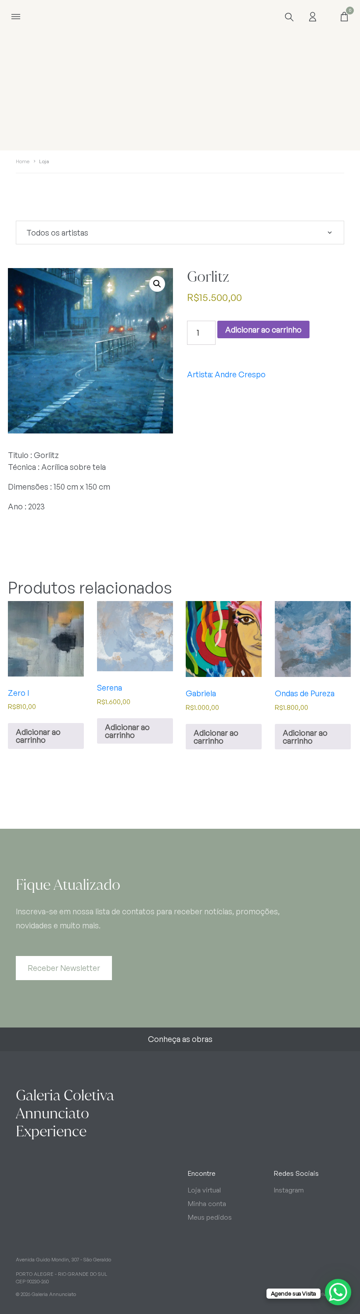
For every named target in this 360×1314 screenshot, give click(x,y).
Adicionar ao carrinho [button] (38, 736)
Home (22, 161)
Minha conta (207, 1203)
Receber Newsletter (64, 968)
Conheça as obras (180, 1039)
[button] (157, 284)
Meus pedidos (210, 1217)
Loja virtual (204, 1190)
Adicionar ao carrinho (263, 329)
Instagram (289, 1190)
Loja (44, 161)
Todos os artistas (57, 232)
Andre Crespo (240, 374)
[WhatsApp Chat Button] (338, 1292)
